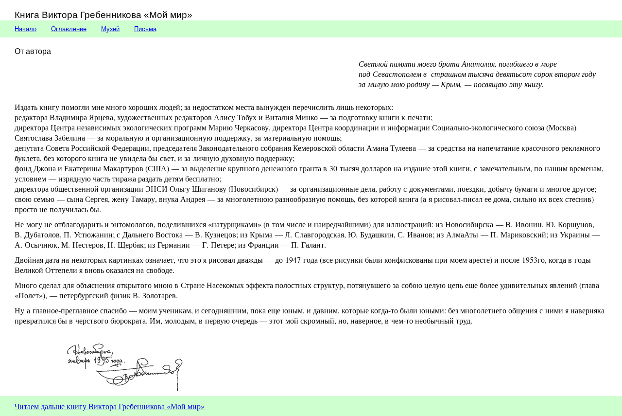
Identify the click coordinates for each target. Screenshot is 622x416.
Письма (145, 29)
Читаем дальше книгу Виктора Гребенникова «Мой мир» (110, 406)
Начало (25, 29)
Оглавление (68, 29)
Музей (110, 29)
